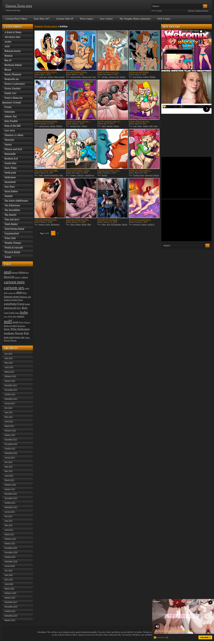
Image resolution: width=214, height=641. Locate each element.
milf (151, 126)
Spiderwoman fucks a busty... (46, 72)
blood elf (136, 224)
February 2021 (10, 538)
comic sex (43, 76)
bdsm (22, 272)
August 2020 (10, 565)
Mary (15, 316)
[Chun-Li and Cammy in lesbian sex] (81, 149)
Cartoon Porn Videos (16, 18)
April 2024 (9, 367)
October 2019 (10, 611)
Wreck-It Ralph (12, 252)
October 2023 (10, 394)
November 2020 (11, 552)
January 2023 (10, 434)
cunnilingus (89, 175)
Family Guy (11, 93)
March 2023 (9, 425)
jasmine (110, 126)
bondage (18, 277)
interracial (10, 308)
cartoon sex (14, 287)
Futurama (10, 111)
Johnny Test (11, 116)
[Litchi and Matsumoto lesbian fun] (49, 198)
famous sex (25, 296)
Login (160, 11)
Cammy (73, 175)
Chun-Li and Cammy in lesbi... (78, 170)
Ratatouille (10, 153)
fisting (139, 126)
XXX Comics (163, 18)
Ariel (104, 126)
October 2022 (10, 448)
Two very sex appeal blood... (140, 219)
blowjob (9, 276)
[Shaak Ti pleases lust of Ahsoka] (112, 50)
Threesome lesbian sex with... (77, 219)
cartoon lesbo (75, 76)
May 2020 (9, 579)
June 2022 (9, 466)
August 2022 (10, 457)
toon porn (9, 337)
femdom (7, 299)
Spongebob (10, 182)
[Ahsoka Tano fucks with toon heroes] (81, 100)
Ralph (14, 326)
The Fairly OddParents (16, 200)
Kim (24, 308)
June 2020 (9, 574)
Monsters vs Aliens (14, 135)
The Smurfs (10, 214)
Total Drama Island (14, 228)
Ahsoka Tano (75, 126)
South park (10, 172)
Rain (89, 224)
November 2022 (11, 443)
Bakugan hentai (13, 51)
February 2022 (10, 484)
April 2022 (9, 475)
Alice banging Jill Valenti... (108, 219)
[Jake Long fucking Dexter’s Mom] (49, 149)
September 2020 (11, 561)
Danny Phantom (13, 74)
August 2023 (10, 403)
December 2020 (11, 547)
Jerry (19, 307)
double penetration (51, 175)
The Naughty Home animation (135, 18)
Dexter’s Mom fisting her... (139, 121)
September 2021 (11, 507)
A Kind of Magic (13, 32)
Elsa (25, 292)
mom (156, 126)
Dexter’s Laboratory (15, 83)
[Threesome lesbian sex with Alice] (81, 198)
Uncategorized (12, 233)
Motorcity (10, 139)
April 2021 (9, 529)
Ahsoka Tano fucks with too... (78, 121)
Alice (72, 224)
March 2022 (9, 480)
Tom (26, 333)
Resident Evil (11, 158)
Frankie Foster (138, 175)
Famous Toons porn (19, 5)
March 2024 (9, 371)
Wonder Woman (13, 242)
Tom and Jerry (12, 219)
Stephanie (9, 333)
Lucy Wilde (8, 316)
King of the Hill (13, 125)
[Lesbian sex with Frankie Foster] (144, 149)
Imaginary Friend (152, 175)
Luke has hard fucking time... (108, 170)
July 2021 (8, 516)
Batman (9, 55)
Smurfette (21, 326)
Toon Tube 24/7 (41, 18)
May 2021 (9, 525)
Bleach (8, 69)
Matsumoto (55, 224)
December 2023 (11, 385)
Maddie (152, 76)
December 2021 (11, 493)
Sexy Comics (106, 18)
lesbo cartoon (59, 76)
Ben (27, 272)
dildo (41, 175)
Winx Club (10, 238)
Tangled (9, 196)
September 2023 (11, 398)
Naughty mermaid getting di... (109, 121)
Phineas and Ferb (13, 149)
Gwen (20, 304)
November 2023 (11, 389)
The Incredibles (12, 210)
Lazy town (10, 130)
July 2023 (8, 407)
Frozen (8, 107)
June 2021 (9, 520)
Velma (27, 337)
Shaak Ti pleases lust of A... (108, 72)
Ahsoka (105, 76)
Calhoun (24, 277)
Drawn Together (13, 88)
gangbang (10, 303)
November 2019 (11, 606)
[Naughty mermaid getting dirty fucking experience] (112, 100)
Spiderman (10, 177)
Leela (11, 312)
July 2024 (8, 353)
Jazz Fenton (137, 76)
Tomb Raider (11, 224)
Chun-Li (80, 175)
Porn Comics (86, 18)
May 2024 (9, 362)
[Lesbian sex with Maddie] (144, 50)
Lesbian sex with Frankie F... (140, 170)
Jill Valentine (116, 224)
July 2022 (8, 462)
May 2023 (9, 416)
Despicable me (12, 79)
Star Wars (10, 186)
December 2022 (11, 439)
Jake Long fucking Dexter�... (46, 170)
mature (20, 316)
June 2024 (9, 358)
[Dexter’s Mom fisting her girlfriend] (144, 100)
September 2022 (11, 452)
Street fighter (11, 191)
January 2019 (10, 620)
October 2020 (10, 556)
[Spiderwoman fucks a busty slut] (49, 50)
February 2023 (10, 430)
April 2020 (9, 583)
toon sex (20, 337)
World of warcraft (14, 247)
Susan (19, 333)
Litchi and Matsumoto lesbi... (46, 219)
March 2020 (9, 588)
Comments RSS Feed (201, 11)
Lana (6, 312)
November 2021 (11, 498)
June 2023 (9, 412)
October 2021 (10, 502)
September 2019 (11, 615)
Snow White (11, 167)
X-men (8, 256)
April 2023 (9, 421)
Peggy (21, 322)
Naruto (8, 144)
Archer (8, 41)
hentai (27, 304)
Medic (84, 224)
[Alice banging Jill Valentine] (112, 198)
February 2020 (10, 592)
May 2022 (9, 471)
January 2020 (10, 597)
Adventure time (12, 36)
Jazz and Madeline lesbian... (77, 72)
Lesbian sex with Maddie (139, 72)
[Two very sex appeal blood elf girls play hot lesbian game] (144, 198)
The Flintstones (12, 205)
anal (134, 126)
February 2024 (10, 376)
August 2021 (10, 511)
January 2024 (10, 380)
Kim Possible (11, 121)
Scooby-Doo (10, 163)
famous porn (87, 76)
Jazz (94, 76)
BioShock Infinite (13, 65)
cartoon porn (114, 76)
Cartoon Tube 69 (64, 18)
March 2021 (9, 534)
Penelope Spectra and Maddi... (46, 121)
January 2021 (10, 543)
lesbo (24, 312)
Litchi (47, 224)
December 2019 (11, 602)
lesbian (50, 76)
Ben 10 (8, 60)
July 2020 (8, 570)
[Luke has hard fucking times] (112, 149)
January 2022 (10, 489)
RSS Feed (191, 11)
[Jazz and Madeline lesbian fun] (81, 50)
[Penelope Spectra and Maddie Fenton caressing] (49, 100)
